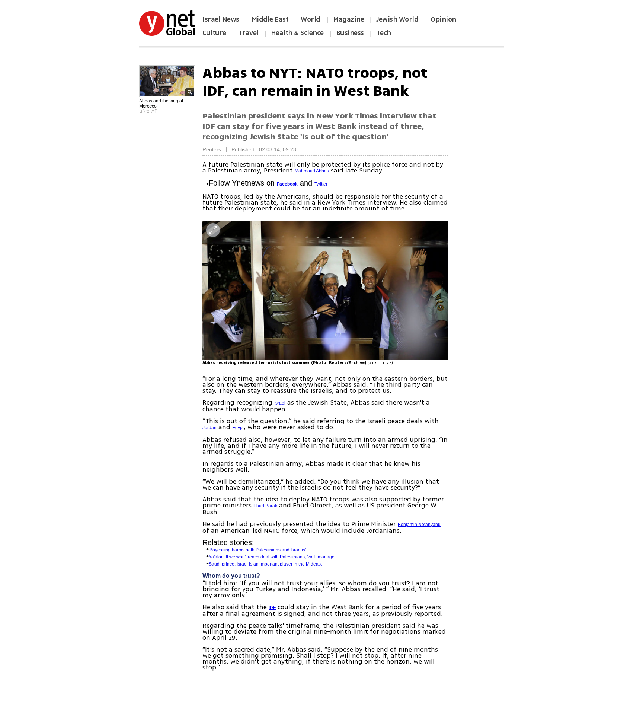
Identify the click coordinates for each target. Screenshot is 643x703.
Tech (383, 33)
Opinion (443, 19)
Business (350, 33)
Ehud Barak (265, 506)
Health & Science (297, 33)
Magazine (348, 19)
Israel (279, 403)
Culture (214, 33)
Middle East (270, 19)
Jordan (209, 427)
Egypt (238, 427)
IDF (272, 607)
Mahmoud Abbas (312, 171)
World (311, 19)
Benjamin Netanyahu (419, 524)
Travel (249, 33)
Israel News (220, 19)
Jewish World (397, 19)
